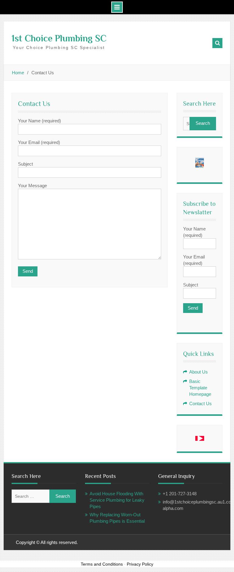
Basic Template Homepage (200, 388)
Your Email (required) (194, 260)
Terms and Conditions (102, 564)
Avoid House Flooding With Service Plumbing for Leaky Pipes (117, 500)
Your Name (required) (194, 232)
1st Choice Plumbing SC (59, 38)
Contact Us (200, 403)
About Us (198, 371)
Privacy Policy (140, 564)
